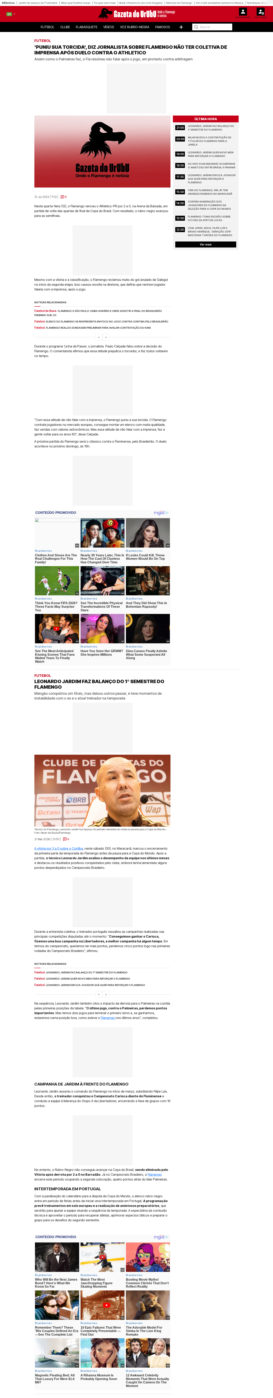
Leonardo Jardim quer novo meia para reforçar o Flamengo (211, 154)
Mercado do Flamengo (179, 2)
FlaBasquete (86, 27)
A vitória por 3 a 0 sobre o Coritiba (58, 848)
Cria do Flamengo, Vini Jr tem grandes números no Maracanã (210, 192)
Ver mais (206, 244)
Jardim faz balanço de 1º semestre (37, 2)
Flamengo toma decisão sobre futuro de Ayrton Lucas (209, 218)
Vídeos (108, 27)
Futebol (47, 27)
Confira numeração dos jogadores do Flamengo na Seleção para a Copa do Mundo (209, 205)
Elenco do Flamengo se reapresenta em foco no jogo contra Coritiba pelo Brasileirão (107, 321)
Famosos (162, 27)
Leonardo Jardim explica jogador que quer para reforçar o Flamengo (212, 179)
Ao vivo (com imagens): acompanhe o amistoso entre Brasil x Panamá (212, 165)
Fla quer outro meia (105, 2)
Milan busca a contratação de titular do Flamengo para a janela (210, 141)
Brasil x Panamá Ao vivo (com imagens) (140, 2)
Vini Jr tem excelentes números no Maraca (219, 2)
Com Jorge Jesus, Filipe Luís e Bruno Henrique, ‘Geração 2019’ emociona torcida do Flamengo (210, 232)
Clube (65, 27)
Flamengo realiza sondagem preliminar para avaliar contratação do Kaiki (98, 327)
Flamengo (108, 1018)
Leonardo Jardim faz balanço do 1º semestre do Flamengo (211, 128)
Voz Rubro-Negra (134, 27)
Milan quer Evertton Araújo (75, 2)
